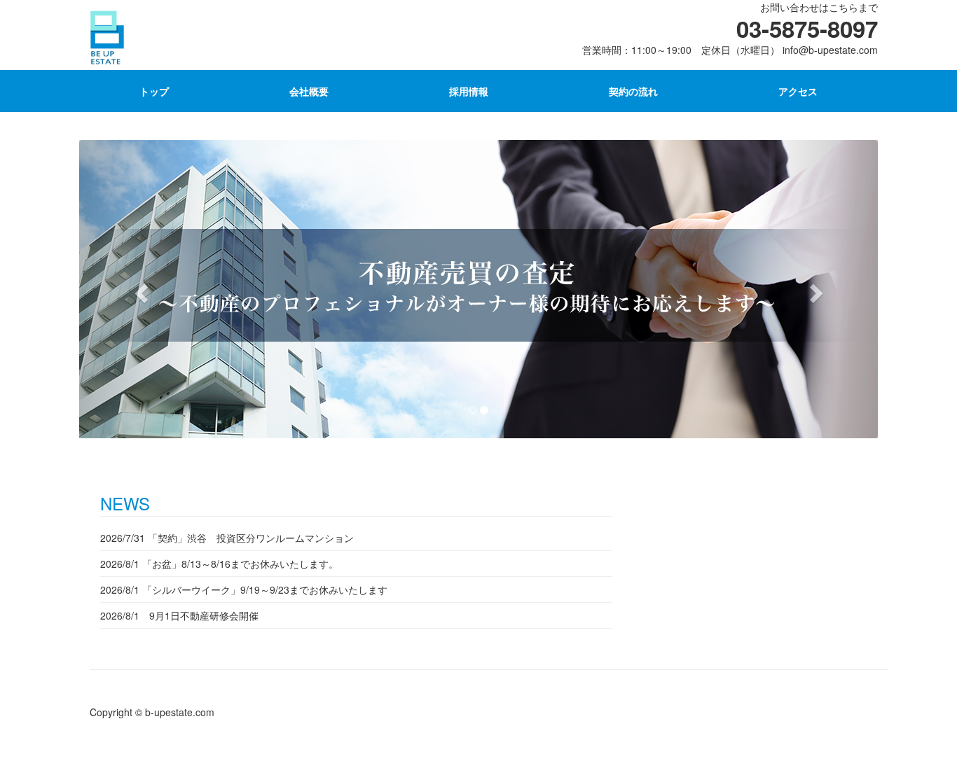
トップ (154, 91)
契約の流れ (633, 91)
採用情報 (468, 91)
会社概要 (309, 91)
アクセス (798, 91)
